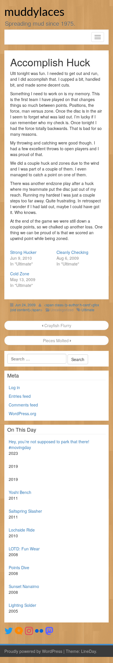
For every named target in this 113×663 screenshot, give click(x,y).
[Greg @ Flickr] (39, 630)
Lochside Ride (22, 530)
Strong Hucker (23, 252)
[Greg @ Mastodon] (49, 630)
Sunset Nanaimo (24, 586)
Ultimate (87, 309)
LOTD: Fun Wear (24, 549)
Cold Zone (19, 273)
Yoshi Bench (20, 492)
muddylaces (34, 12)
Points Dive (19, 567)
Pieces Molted (56, 340)
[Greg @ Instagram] (29, 630)
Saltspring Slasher (25, 511)
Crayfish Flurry (57, 325)
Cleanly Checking (72, 252)
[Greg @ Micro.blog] (19, 630)
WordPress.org (22, 413)
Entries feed (20, 396)
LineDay (88, 651)
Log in (14, 387)
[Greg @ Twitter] (9, 630)
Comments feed (23, 405)
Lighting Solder (22, 605)
